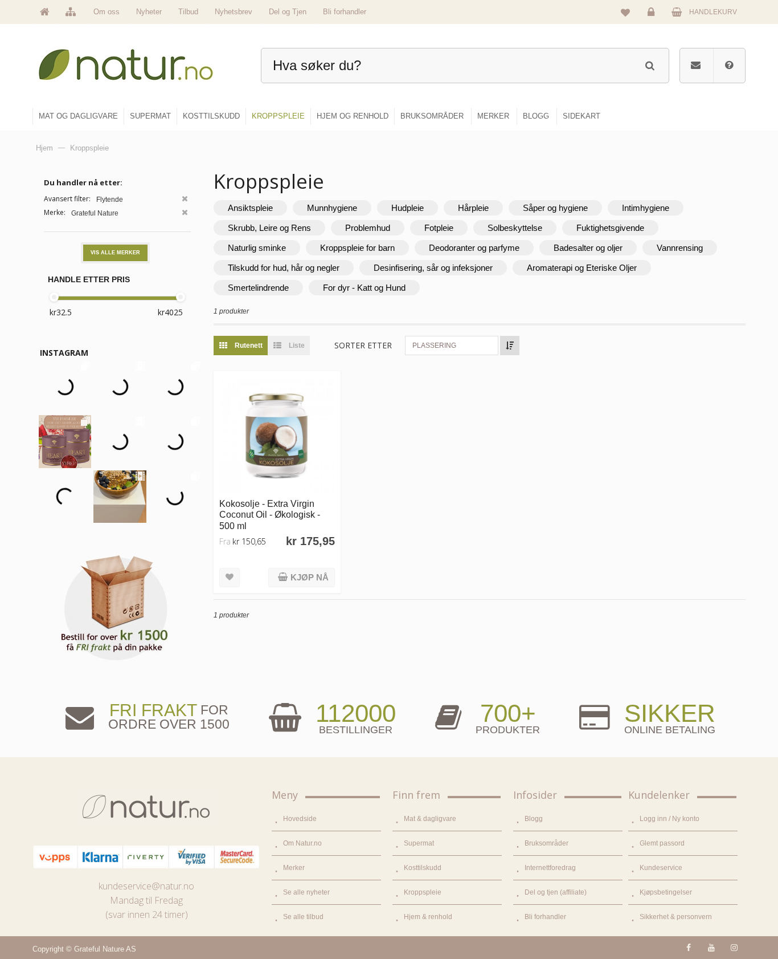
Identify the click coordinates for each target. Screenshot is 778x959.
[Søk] (649, 64)
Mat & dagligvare (430, 819)
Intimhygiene (645, 208)
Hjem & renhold (428, 917)
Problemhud (367, 228)
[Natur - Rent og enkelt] (136, 60)
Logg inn (653, 20)
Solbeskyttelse (515, 228)
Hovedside (300, 819)
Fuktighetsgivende (610, 228)
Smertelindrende (258, 287)
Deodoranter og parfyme (474, 248)
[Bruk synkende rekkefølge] (509, 345)
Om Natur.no (302, 843)
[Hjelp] (729, 65)
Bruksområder (546, 843)
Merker (294, 868)
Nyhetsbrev (233, 11)
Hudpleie (407, 208)
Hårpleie (473, 208)
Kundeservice (661, 868)
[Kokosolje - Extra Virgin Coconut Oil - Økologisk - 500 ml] (277, 435)
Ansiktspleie (250, 208)
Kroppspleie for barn (357, 248)
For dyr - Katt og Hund (364, 287)
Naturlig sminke (257, 248)
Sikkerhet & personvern (676, 917)
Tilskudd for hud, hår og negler (283, 268)
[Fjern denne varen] (185, 200)
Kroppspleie (422, 892)
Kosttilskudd (422, 868)
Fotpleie (438, 228)
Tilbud (188, 11)
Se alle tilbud (303, 917)
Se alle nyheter (306, 892)
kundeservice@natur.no (146, 886)
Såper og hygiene (555, 208)
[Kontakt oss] (695, 65)
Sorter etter (363, 345)
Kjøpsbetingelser (666, 892)
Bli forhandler (344, 11)
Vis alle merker (115, 252)
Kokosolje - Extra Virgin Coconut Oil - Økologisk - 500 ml (269, 514)
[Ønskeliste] (625, 12)
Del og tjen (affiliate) (556, 892)
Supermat (419, 843)
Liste (296, 346)
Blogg (534, 819)
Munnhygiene (332, 208)
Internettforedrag (550, 868)
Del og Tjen (287, 11)
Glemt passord (662, 843)
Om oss (106, 11)
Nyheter (149, 11)
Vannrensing (680, 248)
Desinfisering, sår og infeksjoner (433, 268)
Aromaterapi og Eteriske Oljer (582, 268)
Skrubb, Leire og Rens (269, 228)
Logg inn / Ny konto (669, 819)
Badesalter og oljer (588, 248)
